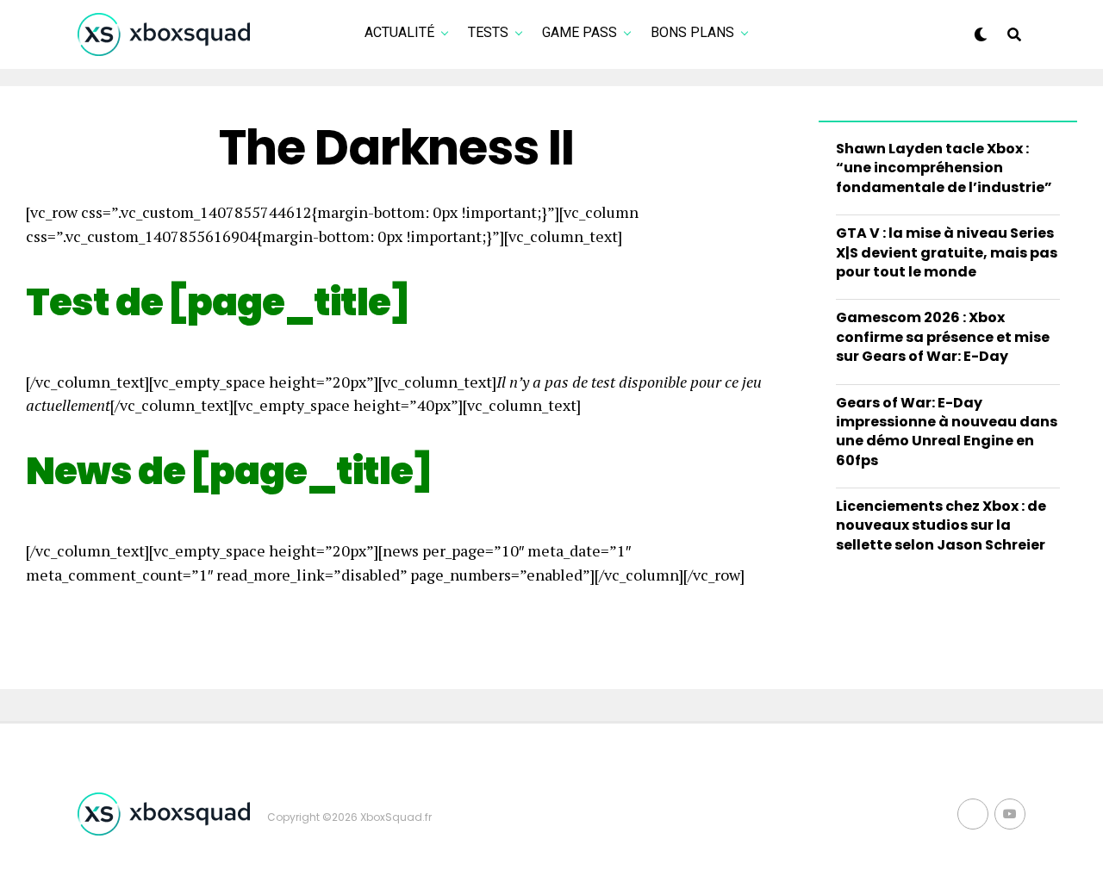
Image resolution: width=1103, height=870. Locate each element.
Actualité (399, 32)
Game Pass (579, 32)
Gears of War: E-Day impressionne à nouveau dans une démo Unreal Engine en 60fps (946, 431)
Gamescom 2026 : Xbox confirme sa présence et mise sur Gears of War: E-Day (943, 337)
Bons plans (692, 32)
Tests (488, 32)
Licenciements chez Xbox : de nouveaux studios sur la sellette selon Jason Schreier (941, 525)
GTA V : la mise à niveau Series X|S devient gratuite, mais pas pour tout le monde (946, 252)
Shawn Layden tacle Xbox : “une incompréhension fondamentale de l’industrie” (944, 168)
